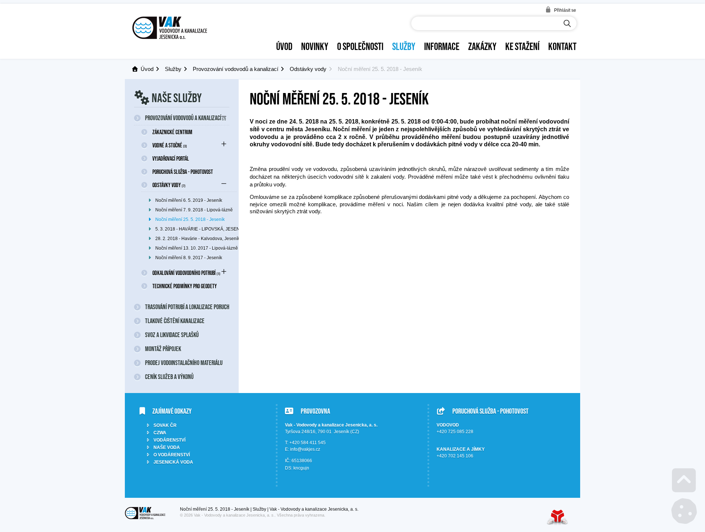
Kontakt (562, 46)
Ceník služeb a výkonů (169, 377)
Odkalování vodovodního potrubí (186, 272)
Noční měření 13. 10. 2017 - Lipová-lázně (196, 248)
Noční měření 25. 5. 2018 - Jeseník (190, 219)
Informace (441, 46)
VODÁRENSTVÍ (169, 440)
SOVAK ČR (165, 425)
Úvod (169, 28)
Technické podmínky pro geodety (184, 286)
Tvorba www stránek (557, 517)
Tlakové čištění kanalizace (175, 321)
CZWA (159, 432)
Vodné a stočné (169, 145)
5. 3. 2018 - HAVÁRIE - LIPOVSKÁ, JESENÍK (196, 229)
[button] (561, 10)
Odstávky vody (308, 69)
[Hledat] (567, 23)
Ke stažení (522, 46)
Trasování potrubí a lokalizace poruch (187, 307)
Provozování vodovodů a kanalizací (235, 69)
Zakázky (482, 46)
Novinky (314, 46)
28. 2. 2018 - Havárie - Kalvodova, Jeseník (196, 238)
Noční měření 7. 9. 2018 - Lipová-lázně (194, 210)
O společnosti (360, 46)
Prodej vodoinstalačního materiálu (184, 363)
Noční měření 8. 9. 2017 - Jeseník (188, 257)
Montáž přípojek (163, 349)
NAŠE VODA (166, 447)
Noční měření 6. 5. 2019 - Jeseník (188, 200)
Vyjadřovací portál (170, 158)
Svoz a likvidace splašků (172, 335)
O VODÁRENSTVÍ (171, 454)
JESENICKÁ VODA (173, 462)
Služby (403, 46)
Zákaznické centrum (172, 132)
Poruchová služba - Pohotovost (182, 171)
